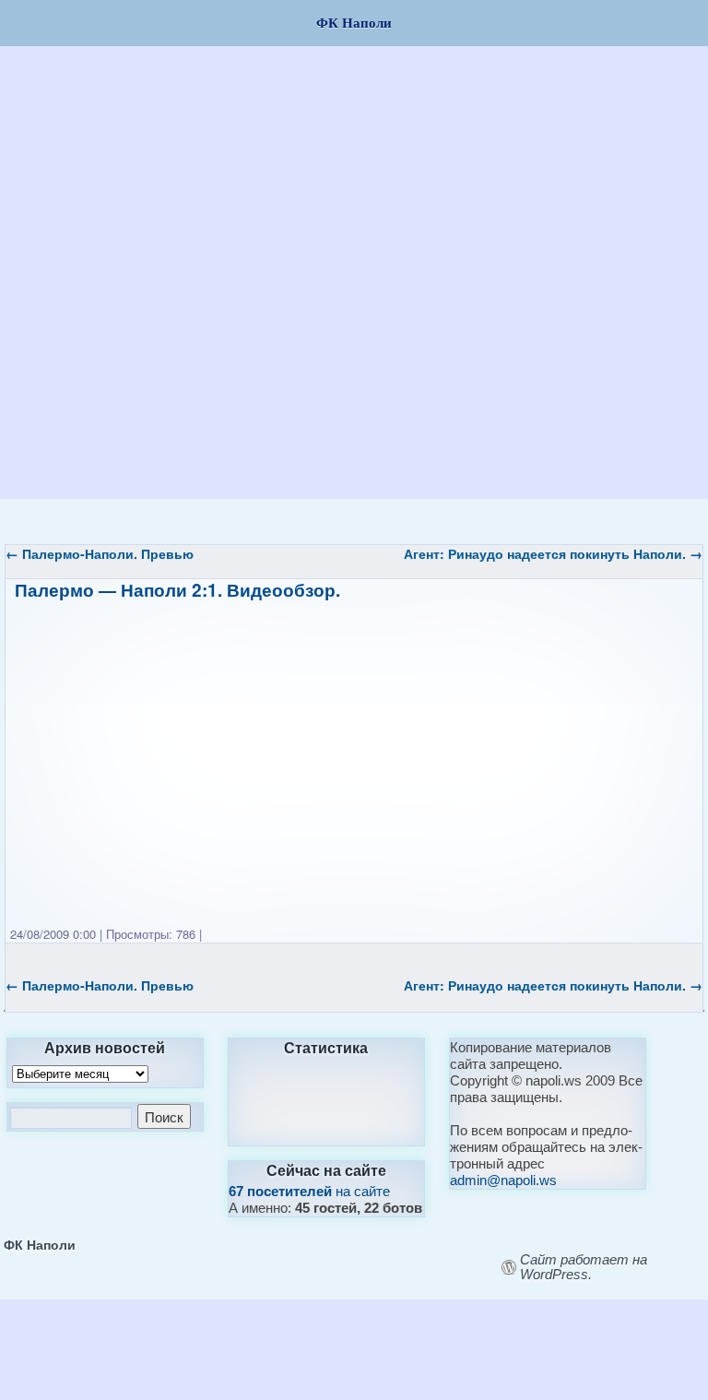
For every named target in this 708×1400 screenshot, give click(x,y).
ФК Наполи (40, 1244)
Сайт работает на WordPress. (583, 1267)
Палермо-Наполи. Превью (100, 553)
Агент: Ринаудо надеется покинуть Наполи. (553, 553)
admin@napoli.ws (503, 1180)
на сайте (309, 1191)
